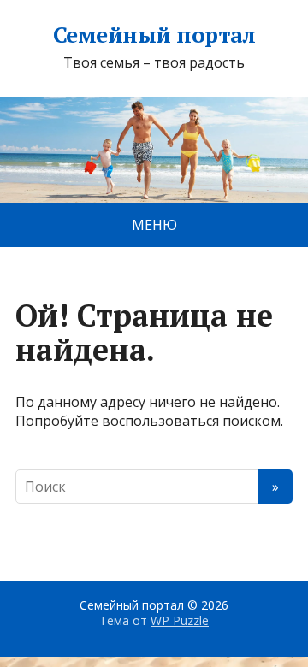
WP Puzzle (180, 620)
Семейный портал (154, 35)
